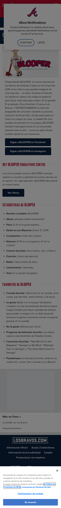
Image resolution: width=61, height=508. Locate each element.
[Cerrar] (57, 470)
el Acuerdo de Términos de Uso (36, 487)
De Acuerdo (30, 502)
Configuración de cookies (30, 493)
